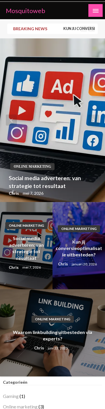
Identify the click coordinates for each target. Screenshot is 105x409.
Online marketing (32, 167)
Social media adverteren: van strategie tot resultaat (45, 182)
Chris (14, 193)
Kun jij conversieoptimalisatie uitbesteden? (79, 248)
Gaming (11, 396)
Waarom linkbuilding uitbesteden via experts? (52, 335)
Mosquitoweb (25, 11)
